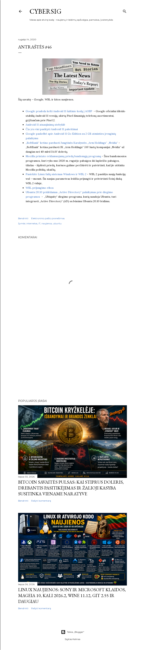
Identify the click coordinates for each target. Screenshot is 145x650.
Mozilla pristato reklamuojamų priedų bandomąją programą (63, 156)
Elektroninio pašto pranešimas (48, 218)
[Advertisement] (72, 363)
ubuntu (57, 223)
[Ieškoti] (124, 10)
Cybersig (45, 11)
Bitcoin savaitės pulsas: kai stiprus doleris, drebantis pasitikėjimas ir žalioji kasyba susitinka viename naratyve (71, 488)
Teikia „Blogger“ (75, 632)
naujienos (47, 223)
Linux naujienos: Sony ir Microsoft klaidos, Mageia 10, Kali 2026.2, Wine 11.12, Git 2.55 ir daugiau (72, 595)
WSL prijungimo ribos (40, 187)
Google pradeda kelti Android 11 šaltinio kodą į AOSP (60, 111)
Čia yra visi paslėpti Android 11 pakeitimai (52, 129)
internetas (31, 223)
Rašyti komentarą (41, 500)
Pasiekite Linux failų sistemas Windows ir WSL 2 (56, 174)
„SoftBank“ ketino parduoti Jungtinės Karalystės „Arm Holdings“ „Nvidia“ (72, 142)
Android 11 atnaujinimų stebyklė (45, 124)
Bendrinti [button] (23, 218)
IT (39, 223)
